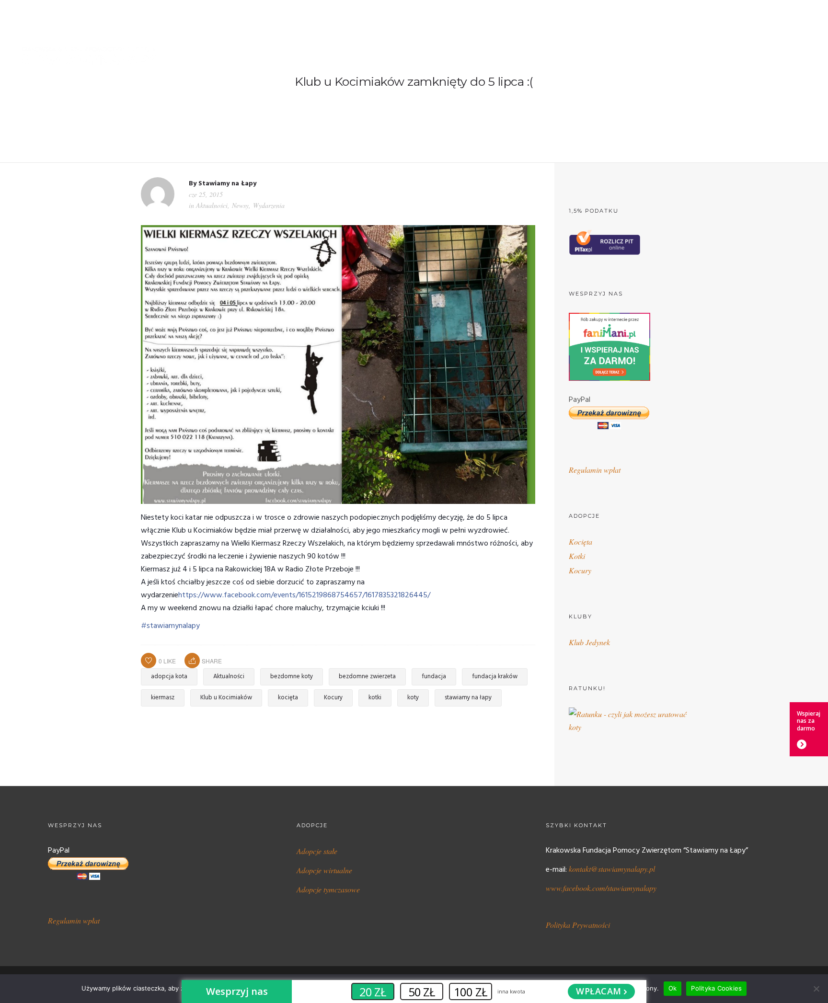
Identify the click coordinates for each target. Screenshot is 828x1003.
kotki (374, 698)
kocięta (288, 698)
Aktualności (212, 205)
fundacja (434, 677)
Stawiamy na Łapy (227, 183)
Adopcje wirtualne (324, 870)
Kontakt (796, 56)
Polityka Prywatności (578, 925)
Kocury (333, 698)
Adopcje (486, 56)
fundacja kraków (495, 677)
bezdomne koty (291, 677)
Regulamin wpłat (595, 470)
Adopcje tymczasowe (328, 889)
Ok (672, 988)
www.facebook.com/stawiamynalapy (601, 888)
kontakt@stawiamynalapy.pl (612, 869)
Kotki (577, 556)
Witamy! (399, 56)
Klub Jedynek (589, 642)
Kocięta (580, 541)
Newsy (240, 205)
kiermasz (162, 698)
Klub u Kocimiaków (226, 698)
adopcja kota (169, 677)
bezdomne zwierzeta (367, 677)
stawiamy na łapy (468, 698)
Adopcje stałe (317, 851)
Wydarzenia (269, 205)
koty (413, 698)
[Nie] (816, 988)
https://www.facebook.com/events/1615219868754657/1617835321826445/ (304, 595)
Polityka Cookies (716, 988)
